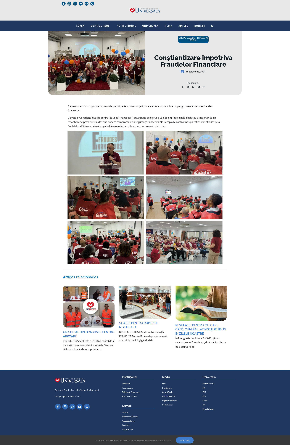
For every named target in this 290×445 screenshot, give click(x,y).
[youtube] (86, 4)
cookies (115, 440)
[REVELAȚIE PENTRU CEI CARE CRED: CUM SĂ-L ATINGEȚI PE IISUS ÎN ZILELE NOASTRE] (201, 303)
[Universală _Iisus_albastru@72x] (145, 7)
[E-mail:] (204, 87)
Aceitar (184, 440)
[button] (212, 26)
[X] (188, 87)
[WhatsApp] (193, 87)
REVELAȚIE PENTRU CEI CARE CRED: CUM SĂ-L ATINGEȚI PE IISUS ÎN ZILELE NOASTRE (200, 329)
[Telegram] (81, 4)
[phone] (92, 4)
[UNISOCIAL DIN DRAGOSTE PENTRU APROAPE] (89, 307)
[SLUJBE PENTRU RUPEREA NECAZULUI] (145, 302)
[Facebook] (182, 87)
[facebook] (63, 4)
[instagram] (69, 4)
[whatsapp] (75, 4)
